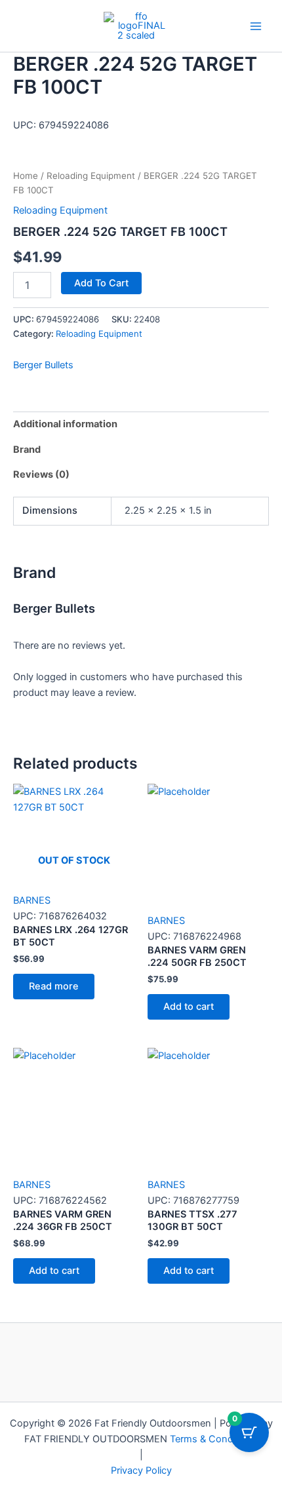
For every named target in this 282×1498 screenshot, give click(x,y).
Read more (54, 986)
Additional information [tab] (65, 424)
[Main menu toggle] (256, 25)
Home (25, 175)
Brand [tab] (27, 449)
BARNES (31, 900)
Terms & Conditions (214, 1439)
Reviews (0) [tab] (41, 474)
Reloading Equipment (91, 175)
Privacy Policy (141, 1470)
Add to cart (101, 283)
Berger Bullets (43, 365)
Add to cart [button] (188, 1006)
